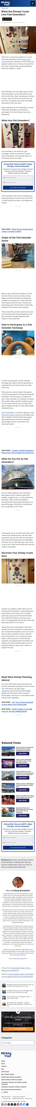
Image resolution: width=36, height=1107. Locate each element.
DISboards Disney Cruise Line (12, 415)
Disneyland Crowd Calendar (11, 1077)
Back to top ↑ (29, 1098)
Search (5, 1092)
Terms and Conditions (19, 1096)
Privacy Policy (7, 1098)
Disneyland (5, 1071)
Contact (4, 1066)
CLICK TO (17, 1029)
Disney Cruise (5, 8)
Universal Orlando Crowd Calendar (13, 1087)
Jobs (2, 1069)
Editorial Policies (6, 1096)
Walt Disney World (7, 1074)
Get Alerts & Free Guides (18, 187)
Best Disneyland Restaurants (11, 1089)
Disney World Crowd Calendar (11, 1079)
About (3, 1061)
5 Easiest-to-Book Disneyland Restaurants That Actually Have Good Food (18, 451)
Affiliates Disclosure (18, 1098)
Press (3, 1064)
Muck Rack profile (19, 958)
